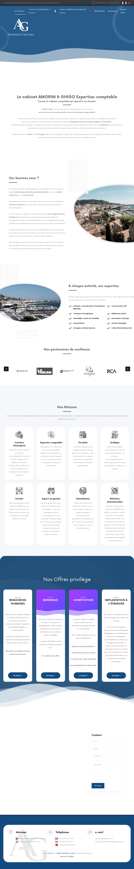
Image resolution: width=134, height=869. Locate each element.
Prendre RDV (115, 3)
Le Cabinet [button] (19, 11)
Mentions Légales (67, 856)
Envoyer (98, 786)
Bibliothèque (99, 11)
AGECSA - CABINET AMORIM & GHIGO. (62, 853)
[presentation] (6, 369)
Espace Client (123, 11)
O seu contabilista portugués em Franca (72, 11)
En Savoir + (18, 675)
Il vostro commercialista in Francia (39, 11)
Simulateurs (112, 11)
